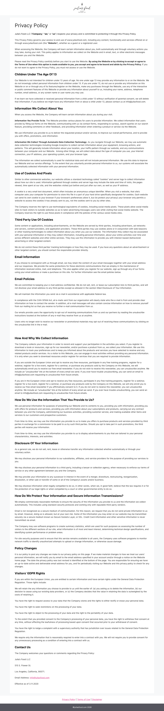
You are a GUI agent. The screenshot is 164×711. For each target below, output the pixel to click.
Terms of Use (83, 699)
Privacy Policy (68, 699)
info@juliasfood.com (39, 677)
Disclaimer (97, 699)
